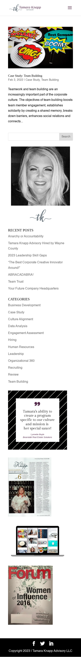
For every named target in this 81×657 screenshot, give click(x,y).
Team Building (50, 80)
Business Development (24, 305)
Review (13, 374)
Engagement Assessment (26, 333)
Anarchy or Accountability (26, 236)
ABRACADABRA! (20, 275)
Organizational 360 (21, 361)
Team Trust (15, 281)
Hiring (12, 340)
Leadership (16, 354)
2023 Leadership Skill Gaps (27, 255)
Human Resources (21, 347)
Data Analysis (17, 326)
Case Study (33, 80)
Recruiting (15, 367)
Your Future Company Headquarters (33, 288)
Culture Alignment (20, 319)
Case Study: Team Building (25, 75)
